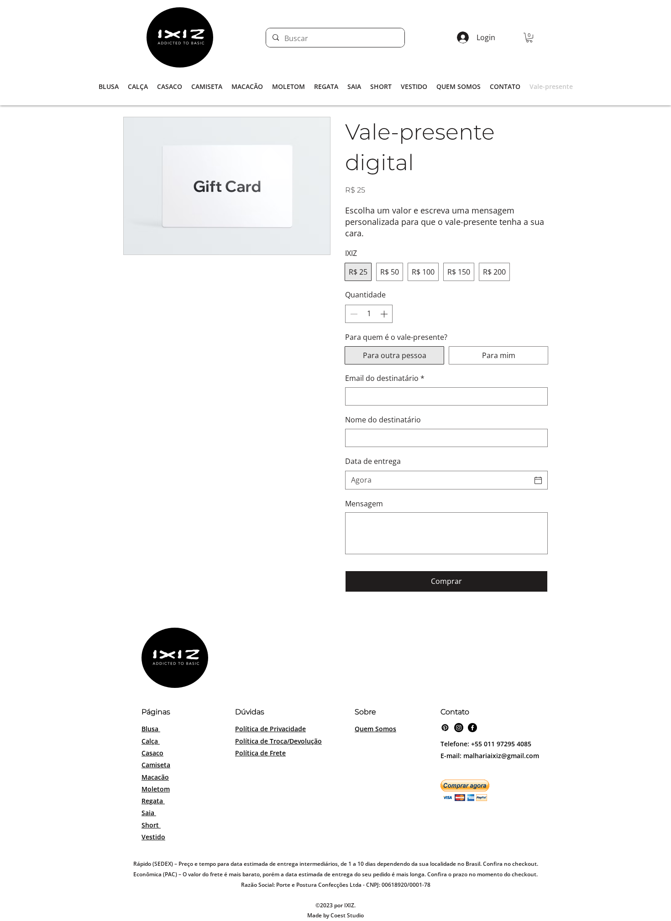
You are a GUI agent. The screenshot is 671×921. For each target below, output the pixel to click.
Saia (149, 812)
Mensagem (364, 504)
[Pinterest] (445, 727)
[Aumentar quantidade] (384, 314)
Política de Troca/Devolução (278, 741)
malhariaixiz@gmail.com (501, 755)
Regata (153, 800)
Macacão (155, 777)
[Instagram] (458, 727)
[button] (529, 37)
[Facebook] (472, 727)
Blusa (151, 728)
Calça (151, 741)
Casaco (152, 753)
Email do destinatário (385, 378)
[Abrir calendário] (538, 480)
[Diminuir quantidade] (352, 314)
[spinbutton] (368, 314)
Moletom (156, 789)
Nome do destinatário (383, 420)
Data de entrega (373, 461)
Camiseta (156, 764)
